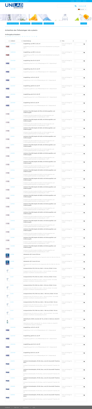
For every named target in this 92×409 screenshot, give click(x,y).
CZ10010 (12, 119)
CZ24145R (12, 327)
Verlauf (78, 1)
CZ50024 (12, 378)
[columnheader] (7, 41)
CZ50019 (12, 369)
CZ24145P (12, 352)
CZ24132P (12, 102)
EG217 (11, 310)
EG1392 (12, 254)
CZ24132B (12, 60)
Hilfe (84, 1)
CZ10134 (12, 212)
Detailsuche (82, 6)
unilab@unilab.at (23, 1)
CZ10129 (12, 195)
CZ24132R (12, 77)
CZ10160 (12, 237)
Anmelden (83, 23)
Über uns (16, 407)
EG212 (11, 268)
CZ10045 (12, 220)
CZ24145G (12, 344)
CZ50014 (12, 361)
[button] (82, 9)
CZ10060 (12, 229)
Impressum (26, 407)
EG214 (12, 285)
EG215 (11, 293)
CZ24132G (12, 94)
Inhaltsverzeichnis (25, 23)
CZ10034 (12, 203)
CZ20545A (13, 52)
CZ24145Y (12, 335)
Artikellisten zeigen (37, 23)
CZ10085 (12, 246)
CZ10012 (12, 128)
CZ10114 (12, 144)
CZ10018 (12, 153)
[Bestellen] (84, 44)
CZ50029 (12, 386)
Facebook (7, 407)
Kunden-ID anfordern (13, 23)
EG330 (12, 319)
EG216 (11, 302)
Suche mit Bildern (48, 23)
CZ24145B (12, 69)
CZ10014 (12, 136)
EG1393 (12, 261)
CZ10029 (12, 187)
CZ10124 (12, 178)
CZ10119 (12, 161)
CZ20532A (13, 43)
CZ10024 (12, 170)
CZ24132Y (12, 85)
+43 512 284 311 (10, 1)
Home (72, 1)
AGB (34, 407)
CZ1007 (12, 111)
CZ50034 (12, 394)
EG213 (11, 276)
